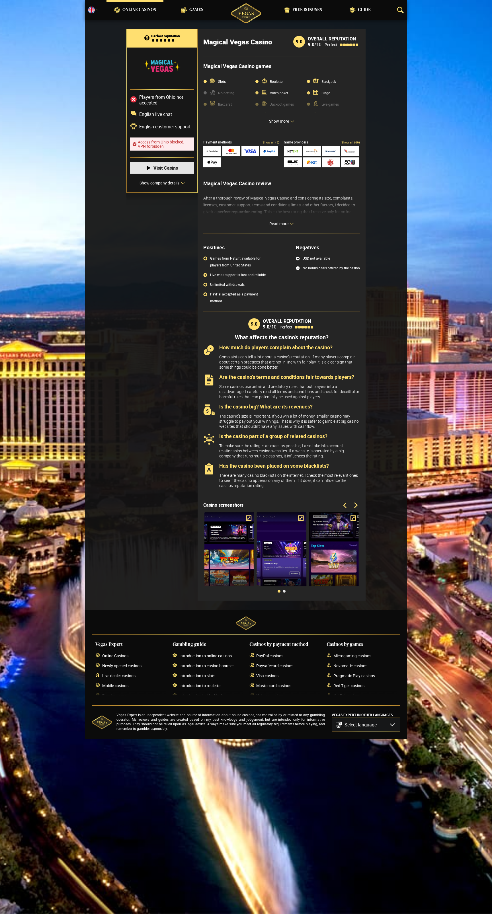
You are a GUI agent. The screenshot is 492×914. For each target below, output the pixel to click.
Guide (364, 10)
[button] (366, 725)
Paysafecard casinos (274, 665)
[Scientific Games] (350, 162)
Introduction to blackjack (201, 695)
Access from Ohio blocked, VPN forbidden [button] (161, 144)
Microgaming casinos (352, 655)
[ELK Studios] (293, 162)
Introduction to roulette (199, 685)
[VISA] (250, 151)
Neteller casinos (270, 695)
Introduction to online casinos (205, 655)
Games (196, 10)
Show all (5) (271, 142)
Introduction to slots (197, 675)
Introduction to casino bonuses (206, 665)
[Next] (355, 505)
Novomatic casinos (350, 665)
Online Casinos (139, 10)
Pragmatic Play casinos (354, 675)
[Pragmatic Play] (312, 151)
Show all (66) (350, 142)
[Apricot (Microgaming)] (350, 151)
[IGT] (312, 162)
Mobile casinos (115, 685)
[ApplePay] (212, 162)
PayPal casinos (269, 655)
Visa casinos (267, 675)
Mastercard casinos (273, 685)
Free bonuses (307, 10)
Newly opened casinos (122, 665)
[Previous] (345, 505)
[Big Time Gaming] (331, 162)
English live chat (155, 114)
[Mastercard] (231, 151)
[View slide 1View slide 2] (281, 553)
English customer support (164, 127)
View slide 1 (279, 591)
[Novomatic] (331, 151)
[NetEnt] (293, 151)
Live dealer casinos (119, 675)
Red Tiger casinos (348, 685)
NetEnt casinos (346, 695)
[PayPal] (269, 151)
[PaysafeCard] (212, 151)
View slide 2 (284, 591)
